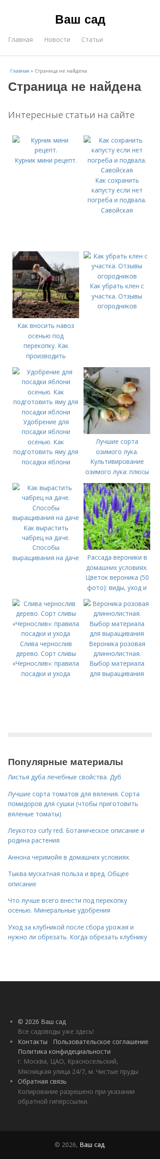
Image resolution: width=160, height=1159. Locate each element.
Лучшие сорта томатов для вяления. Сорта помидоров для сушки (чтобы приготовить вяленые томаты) (74, 804)
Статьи (92, 39)
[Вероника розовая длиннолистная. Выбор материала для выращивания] (117, 633)
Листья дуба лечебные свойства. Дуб (64, 777)
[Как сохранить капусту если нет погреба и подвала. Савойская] (117, 170)
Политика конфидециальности (64, 1051)
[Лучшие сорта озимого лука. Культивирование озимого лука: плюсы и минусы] (117, 431)
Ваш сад (80, 18)
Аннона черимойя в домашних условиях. (69, 857)
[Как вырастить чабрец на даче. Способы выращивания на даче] (45, 517)
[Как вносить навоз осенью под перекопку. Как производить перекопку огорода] (45, 315)
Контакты (33, 1041)
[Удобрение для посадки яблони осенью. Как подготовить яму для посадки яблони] (45, 412)
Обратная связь (42, 1081)
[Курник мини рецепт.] (45, 150)
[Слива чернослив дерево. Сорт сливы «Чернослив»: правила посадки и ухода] (45, 633)
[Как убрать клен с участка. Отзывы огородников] (117, 276)
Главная (20, 39)
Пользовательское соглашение (100, 1041)
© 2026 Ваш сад (42, 1021)
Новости (57, 39)
